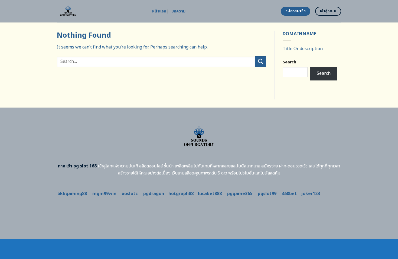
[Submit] (260, 61)
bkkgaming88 (72, 193)
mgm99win (104, 193)
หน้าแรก (159, 11)
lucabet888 (210, 193)
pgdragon (153, 193)
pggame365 (239, 193)
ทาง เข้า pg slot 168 (77, 166)
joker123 (310, 193)
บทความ (178, 11)
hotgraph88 (181, 193)
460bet (289, 193)
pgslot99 (267, 193)
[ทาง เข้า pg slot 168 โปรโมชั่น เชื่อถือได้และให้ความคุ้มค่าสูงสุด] (100, 11)
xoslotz (130, 193)
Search (289, 62)
